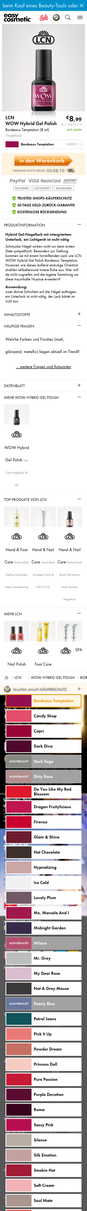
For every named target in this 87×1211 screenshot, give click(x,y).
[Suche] (68, 18)
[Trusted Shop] (56, 18)
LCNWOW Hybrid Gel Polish (31, 120)
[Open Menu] (18, 18)
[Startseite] (6, 677)
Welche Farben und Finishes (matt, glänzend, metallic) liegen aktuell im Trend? (42, 345)
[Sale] (44, 18)
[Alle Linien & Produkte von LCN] (43, 37)
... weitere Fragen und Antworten (43, 366)
